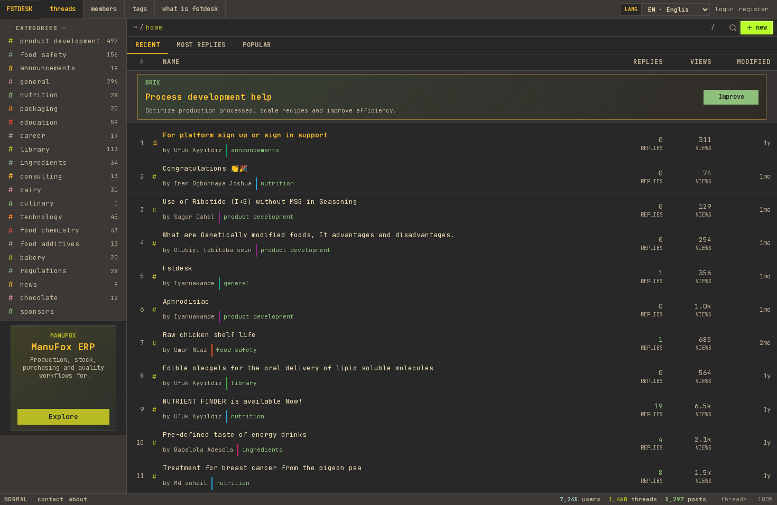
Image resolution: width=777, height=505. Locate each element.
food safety (236, 349)
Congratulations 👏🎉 (205, 168)
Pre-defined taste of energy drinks (235, 434)
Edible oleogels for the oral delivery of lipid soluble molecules (298, 367)
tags (139, 9)
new (761, 27)
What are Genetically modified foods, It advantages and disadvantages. (309, 234)
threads (63, 9)
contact (50, 499)
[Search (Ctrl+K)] (732, 28)
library (244, 383)
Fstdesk (177, 268)
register (754, 9)
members (104, 9)
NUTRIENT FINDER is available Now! (232, 401)
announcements (255, 150)
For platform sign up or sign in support (245, 134)
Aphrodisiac (186, 301)
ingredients (262, 449)
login (724, 9)
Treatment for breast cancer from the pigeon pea (262, 467)
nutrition (277, 183)
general (236, 283)
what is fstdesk (190, 9)
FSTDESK (19, 9)
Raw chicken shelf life (209, 334)
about (78, 499)
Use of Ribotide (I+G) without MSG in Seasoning (260, 201)
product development (259, 216)
